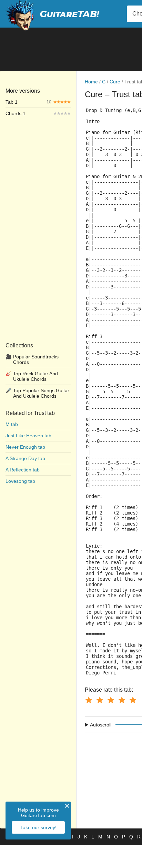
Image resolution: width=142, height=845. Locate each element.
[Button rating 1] (88, 699)
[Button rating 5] (132, 699)
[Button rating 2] (99, 699)
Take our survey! (38, 827)
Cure (115, 81)
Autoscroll (100, 724)
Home (91, 81)
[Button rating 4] (121, 699)
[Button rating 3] (110, 699)
